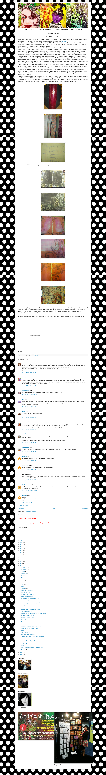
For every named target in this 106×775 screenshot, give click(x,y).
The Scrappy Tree (26, 484)
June (22, 580)
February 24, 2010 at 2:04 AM (29, 417)
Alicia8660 (24, 495)
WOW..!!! (23, 630)
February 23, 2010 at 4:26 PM (29, 372)
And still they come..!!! (26, 624)
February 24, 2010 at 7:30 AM (29, 451)
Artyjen (23, 411)
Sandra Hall (25, 362)
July (22, 577)
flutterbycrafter (25, 377)
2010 (21, 565)
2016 (21, 552)
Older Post (85, 508)
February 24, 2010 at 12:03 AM (29, 406)
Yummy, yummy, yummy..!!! (27, 596)
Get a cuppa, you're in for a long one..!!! (30, 603)
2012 (21, 561)
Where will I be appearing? (45, 29)
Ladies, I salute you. (26, 632)
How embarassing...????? (27, 617)
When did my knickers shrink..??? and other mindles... (34, 613)
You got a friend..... (25, 600)
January (23, 649)
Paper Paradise (25, 390)
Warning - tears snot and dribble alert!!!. (30, 609)
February (23, 588)
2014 (21, 557)
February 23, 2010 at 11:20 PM (29, 394)
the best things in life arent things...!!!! (30, 598)
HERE (22, 645)
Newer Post (21, 508)
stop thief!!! (23, 619)
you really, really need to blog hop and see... (32, 626)
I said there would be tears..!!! (28, 634)
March (23, 586)
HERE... (63, 41)
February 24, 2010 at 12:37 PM (29, 480)
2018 (21, 548)
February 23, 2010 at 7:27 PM (29, 385)
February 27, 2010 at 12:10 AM (29, 490)
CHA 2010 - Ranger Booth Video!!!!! (29, 628)
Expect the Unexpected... (27, 611)
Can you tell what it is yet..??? (28, 640)
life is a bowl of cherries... (27, 621)
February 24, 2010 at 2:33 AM (29, 429)
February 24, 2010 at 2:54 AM (29, 442)
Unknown (24, 456)
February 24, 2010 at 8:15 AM (29, 460)
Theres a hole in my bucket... (28, 638)
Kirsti (23, 399)
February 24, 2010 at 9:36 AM (29, 469)
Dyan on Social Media (62, 29)
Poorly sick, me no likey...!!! (27, 594)
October (23, 571)
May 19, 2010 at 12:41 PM (28, 502)
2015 (21, 555)
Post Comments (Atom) (30, 511)
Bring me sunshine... (26, 592)
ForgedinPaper (25, 447)
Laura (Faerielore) (26, 434)
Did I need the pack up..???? (28, 615)
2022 (21, 540)
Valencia (24, 422)
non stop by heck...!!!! (26, 605)
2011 (21, 563)
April (22, 584)
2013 (21, 559)
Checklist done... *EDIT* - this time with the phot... (33, 636)
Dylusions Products (76, 29)
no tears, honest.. (25, 607)
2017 (21, 550)
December (24, 567)
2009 (21, 652)
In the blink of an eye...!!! (27, 590)
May (22, 582)
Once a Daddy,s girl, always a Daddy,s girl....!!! (32, 647)
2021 (21, 542)
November (24, 569)
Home (25, 29)
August (23, 575)
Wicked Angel (25, 465)
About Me (33, 29)
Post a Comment (24, 505)
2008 (21, 654)
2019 (21, 546)
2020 (21, 544)
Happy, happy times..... (26, 643)
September (24, 573)
